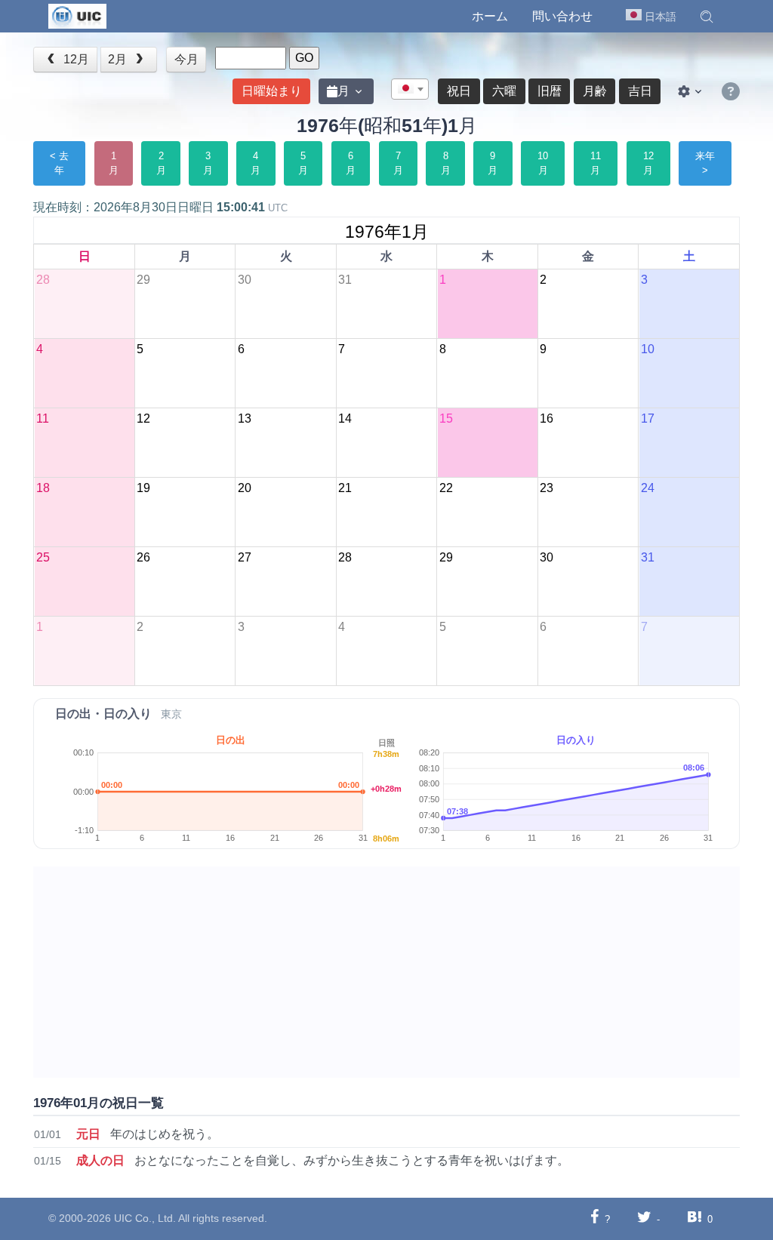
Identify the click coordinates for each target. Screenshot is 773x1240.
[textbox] (410, 89)
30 (244, 279)
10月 (542, 163)
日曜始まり (272, 91)
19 (143, 488)
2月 (119, 59)
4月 (255, 163)
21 (345, 488)
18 (42, 488)
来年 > (705, 163)
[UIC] (77, 15)
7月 (398, 163)
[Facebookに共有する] (594, 1218)
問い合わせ (562, 16)
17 (647, 418)
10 (647, 349)
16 (546, 418)
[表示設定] (691, 91)
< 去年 (59, 163)
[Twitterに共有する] (644, 1218)
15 (445, 418)
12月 (74, 59)
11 (41, 418)
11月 (595, 163)
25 (42, 557)
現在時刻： (160, 207)
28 (42, 279)
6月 (351, 163)
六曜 (504, 91)
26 (143, 557)
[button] (706, 17)
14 (345, 418)
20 (244, 488)
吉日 (640, 91)
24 (647, 488)
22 (445, 488)
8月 (446, 163)
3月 (208, 163)
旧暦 (549, 91)
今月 (186, 59)
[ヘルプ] (731, 92)
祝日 (459, 91)
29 (143, 279)
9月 (492, 163)
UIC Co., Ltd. (145, 1218)
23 (546, 488)
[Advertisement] (386, 972)
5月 (303, 163)
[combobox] (410, 89)
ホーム (490, 16)
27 (244, 557)
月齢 (595, 91)
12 (143, 418)
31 (345, 279)
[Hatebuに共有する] (694, 1218)
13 (244, 418)
